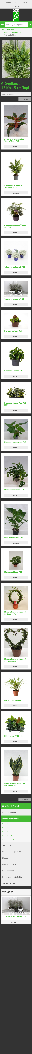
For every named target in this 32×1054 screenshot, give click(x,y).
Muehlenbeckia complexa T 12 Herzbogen (15, 660)
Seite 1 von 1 (24, 99)
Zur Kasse (10, 2)
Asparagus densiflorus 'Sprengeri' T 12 (13, 186)
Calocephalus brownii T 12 (14, 267)
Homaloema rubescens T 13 (15, 442)
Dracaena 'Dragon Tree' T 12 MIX (15, 404)
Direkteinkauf (12, 806)
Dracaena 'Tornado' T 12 (13, 371)
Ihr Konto (21, 2)
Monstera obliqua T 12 (13, 572)
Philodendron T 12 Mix (13, 736)
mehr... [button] (16, 146)
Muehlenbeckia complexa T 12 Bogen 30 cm (15, 613)
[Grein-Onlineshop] (16, 15)
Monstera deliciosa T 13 (13, 537)
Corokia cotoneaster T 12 (14, 299)
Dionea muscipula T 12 (13, 331)
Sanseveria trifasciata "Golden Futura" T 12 (14, 784)
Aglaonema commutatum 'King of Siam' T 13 (14, 140)
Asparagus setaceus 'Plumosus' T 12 (15, 226)
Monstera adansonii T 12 (14, 490)
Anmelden (16, 6)
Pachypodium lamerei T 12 (14, 700)
